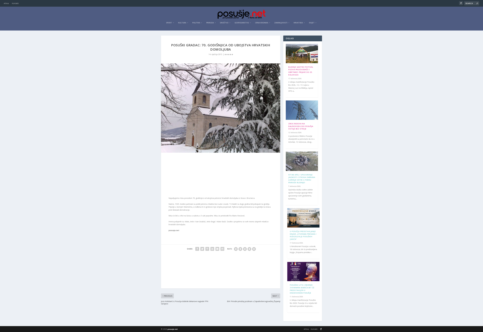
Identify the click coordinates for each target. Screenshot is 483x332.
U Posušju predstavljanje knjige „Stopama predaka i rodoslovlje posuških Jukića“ (303, 235)
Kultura (182, 23)
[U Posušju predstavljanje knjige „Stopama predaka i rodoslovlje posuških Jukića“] (303, 218)
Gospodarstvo (242, 23)
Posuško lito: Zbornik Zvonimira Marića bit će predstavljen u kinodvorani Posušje (302, 289)
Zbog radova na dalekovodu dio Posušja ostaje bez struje (300, 126)
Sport (169, 23)
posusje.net (173, 329)
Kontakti (15, 3)
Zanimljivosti (280, 23)
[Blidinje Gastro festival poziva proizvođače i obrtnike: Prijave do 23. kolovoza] (302, 53)
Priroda (210, 23)
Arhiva (6, 3)
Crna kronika (261, 23)
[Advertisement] (220, 175)
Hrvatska (298, 23)
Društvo (224, 23)
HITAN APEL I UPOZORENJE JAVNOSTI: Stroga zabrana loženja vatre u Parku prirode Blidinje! (301, 179)
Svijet (311, 23)
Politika (196, 23)
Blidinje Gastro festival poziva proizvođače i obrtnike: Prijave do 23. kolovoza (300, 71)
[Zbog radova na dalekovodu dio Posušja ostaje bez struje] (302, 110)
